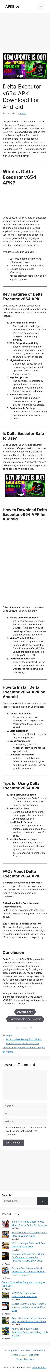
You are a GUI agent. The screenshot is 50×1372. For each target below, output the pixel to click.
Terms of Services (25, 1359)
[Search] (42, 1201)
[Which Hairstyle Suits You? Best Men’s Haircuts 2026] (5, 1246)
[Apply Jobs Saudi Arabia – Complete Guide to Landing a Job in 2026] (5, 1331)
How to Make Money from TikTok (24, 1039)
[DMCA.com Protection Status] (25, 1363)
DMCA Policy (39, 1350)
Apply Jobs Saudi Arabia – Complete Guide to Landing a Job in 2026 (30, 1332)
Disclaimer (34, 1354)
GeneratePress (39, 1367)
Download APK (25, 1011)
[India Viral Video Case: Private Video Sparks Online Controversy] (5, 1224)
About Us (25, 1350)
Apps (9, 1035)
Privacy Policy (12, 1350)
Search (6, 1195)
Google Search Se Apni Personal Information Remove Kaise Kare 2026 (29, 1307)
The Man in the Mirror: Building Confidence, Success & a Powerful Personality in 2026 (28, 1257)
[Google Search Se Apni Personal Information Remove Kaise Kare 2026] (5, 1306)
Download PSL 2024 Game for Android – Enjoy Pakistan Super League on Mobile (24, 1047)
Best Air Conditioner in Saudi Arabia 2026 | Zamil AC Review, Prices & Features (29, 1271)
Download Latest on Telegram (25, 1019)
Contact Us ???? (18, 1354)
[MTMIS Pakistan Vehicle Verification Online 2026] (5, 1296)
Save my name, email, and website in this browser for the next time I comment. (26, 1131)
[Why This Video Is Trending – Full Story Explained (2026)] (5, 1235)
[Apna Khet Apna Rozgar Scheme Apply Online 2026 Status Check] (5, 1320)
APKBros (12, 6)
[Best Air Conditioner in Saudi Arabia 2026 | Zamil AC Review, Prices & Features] (5, 1271)
